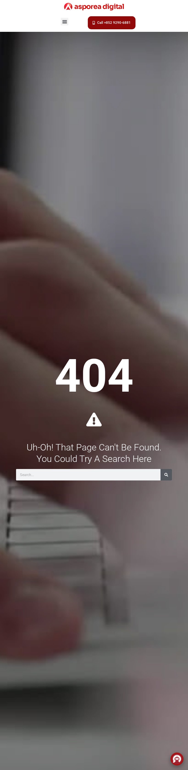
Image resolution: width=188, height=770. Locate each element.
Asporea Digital (99, 6)
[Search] (166, 474)
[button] (64, 21)
